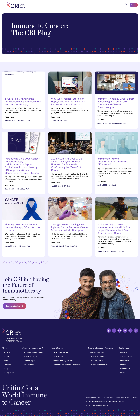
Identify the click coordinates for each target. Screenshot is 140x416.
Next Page (46, 262)
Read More (9, 117)
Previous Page (3, 262)
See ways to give (13, 306)
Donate (133, 5)
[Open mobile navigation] (3, 5)
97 (42, 263)
